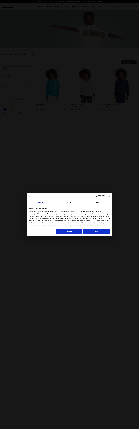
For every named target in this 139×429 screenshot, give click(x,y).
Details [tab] (69, 202)
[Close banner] (109, 196)
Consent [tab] (41, 202)
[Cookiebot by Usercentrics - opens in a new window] (97, 196)
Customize (68, 231)
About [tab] (98, 202)
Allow (96, 231)
